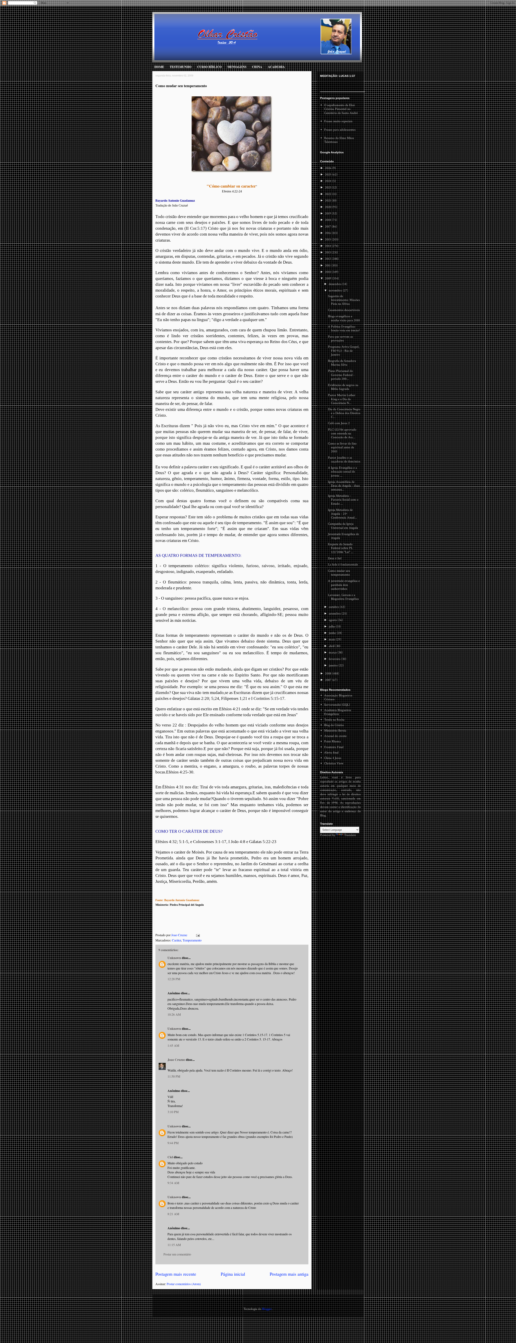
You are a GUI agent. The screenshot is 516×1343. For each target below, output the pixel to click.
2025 (328, 174)
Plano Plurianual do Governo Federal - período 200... (341, 375)
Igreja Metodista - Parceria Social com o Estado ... (343, 500)
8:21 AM (173, 1214)
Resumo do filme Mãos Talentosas (339, 140)
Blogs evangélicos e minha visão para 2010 (344, 318)
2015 (328, 239)
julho (332, 626)
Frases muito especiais (338, 121)
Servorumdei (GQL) (337, 705)
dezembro (335, 284)
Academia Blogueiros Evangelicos (337, 712)
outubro (334, 607)
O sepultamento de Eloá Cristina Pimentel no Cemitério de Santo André (341, 109)
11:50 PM (173, 1076)
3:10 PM (173, 1112)
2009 (328, 278)
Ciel (170, 1157)
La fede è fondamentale (343, 564)
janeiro (333, 665)
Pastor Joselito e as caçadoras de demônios (344, 460)
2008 (328, 673)
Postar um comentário (177, 1254)
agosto (333, 620)
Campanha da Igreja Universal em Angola (343, 526)
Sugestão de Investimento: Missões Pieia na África (344, 300)
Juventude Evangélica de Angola (343, 536)
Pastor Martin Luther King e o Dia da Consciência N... (341, 399)
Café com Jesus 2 (339, 423)
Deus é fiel (334, 558)
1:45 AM (173, 1045)
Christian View (333, 763)
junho (333, 633)
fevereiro (335, 659)
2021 (328, 200)
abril (332, 646)
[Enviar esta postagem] (198, 935)
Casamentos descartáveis (344, 310)
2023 (328, 187)
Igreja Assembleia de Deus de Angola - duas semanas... (344, 486)
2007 (328, 680)
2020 (328, 207)
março (333, 652)
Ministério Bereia (335, 730)
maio (332, 639)
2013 (328, 252)
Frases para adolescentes (340, 130)
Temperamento (192, 940)
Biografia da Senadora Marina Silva (342, 363)
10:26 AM (174, 1014)
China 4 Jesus (332, 758)
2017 (328, 226)
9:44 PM (173, 1143)
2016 (328, 233)
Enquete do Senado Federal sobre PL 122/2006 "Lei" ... (340, 548)
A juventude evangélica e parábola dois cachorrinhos (344, 585)
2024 (328, 181)
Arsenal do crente (335, 736)
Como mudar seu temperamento (339, 573)
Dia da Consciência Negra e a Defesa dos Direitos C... (344, 413)
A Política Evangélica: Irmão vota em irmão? (344, 329)
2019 (328, 213)
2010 (328, 272)
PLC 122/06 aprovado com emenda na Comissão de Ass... (342, 433)
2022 (328, 194)
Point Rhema (332, 741)
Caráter (176, 940)
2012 (328, 259)
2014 (328, 246)
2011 (328, 265)
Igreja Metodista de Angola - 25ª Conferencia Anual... (342, 514)
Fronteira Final (333, 747)
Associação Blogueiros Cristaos (338, 697)
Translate (350, 835)
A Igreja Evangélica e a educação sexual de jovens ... (342, 472)
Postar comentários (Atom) (184, 1284)
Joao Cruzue (179, 935)
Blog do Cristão (334, 725)
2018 (328, 220)
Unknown (174, 957)
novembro (336, 290)
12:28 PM (173, 979)
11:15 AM (174, 1245)
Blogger (267, 1309)
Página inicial (233, 1274)
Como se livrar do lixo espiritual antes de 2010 (342, 447)
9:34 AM (173, 1183)
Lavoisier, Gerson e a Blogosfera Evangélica (343, 597)
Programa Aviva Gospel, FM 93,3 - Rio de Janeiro (343, 351)
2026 (328, 168)
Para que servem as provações (340, 339)
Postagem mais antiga (289, 1274)
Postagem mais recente (175, 1274)
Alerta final (331, 752)
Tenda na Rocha (334, 720)
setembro (335, 613)
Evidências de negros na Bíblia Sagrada (343, 387)
